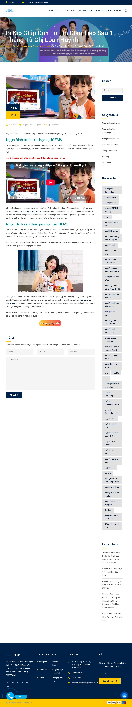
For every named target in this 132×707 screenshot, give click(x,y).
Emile (13, 125)
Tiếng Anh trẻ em (109, 151)
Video (91, 11)
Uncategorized (108, 163)
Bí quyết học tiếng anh (32, 125)
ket (106, 378)
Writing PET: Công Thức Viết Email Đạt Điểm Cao (112, 572)
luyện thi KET (110, 468)
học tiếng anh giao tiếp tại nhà (112, 304)
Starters (108, 510)
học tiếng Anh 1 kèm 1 (111, 252)
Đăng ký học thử (113, 11)
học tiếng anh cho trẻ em (112, 278)
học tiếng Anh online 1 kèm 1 (110, 322)
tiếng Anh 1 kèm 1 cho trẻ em (112, 517)
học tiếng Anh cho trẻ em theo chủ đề (112, 287)
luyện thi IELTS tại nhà (112, 460)
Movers (108, 473)
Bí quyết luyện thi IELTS (112, 138)
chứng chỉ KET (110, 197)
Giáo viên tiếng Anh (110, 144)
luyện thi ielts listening (110, 443)
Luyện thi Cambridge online (112, 411)
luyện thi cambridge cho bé (112, 403)
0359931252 (13, 2)
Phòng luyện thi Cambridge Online (112, 480)
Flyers (107, 217)
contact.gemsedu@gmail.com (36, 2)
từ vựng (105, 157)
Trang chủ (43, 662)
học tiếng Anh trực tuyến (112, 357)
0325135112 (77, 678)
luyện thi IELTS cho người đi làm (112, 434)
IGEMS (116, 373)
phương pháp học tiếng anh (112, 503)
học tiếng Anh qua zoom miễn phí (112, 348)
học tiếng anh (110, 245)
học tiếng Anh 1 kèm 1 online (111, 261)
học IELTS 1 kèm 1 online (112, 224)
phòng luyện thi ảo (112, 487)
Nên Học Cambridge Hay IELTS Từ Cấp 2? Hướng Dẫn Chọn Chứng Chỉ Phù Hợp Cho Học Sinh (111, 601)
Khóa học (69, 11)
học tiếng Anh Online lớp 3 (110, 339)
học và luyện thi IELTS (111, 366)
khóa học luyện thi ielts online (112, 385)
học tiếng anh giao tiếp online (112, 296)
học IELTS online (111, 231)
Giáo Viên (82, 11)
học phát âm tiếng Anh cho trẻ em (112, 238)
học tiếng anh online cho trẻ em (112, 331)
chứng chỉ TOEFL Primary (111, 210)
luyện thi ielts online (110, 452)
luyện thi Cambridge (109, 394)
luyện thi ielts (110, 419)
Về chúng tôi (55, 11)
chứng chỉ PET (110, 203)
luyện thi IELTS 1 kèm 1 (111, 425)
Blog (98, 11)
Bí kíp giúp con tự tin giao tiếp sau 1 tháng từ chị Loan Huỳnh (37, 158)
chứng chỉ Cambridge (109, 190)
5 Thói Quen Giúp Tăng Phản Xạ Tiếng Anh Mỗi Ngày (112, 616)
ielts (106, 373)
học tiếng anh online (32, 211)
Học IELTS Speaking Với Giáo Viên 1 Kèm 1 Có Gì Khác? (112, 584)
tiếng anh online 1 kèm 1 (112, 526)
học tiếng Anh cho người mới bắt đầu (112, 269)
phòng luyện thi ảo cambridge (112, 494)
